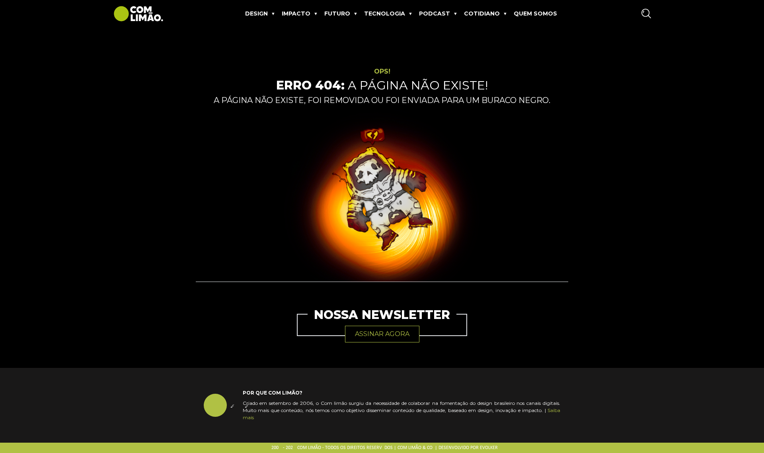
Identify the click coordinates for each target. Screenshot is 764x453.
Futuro (337, 13)
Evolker (489, 447)
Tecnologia (384, 13)
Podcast (434, 13)
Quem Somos (535, 13)
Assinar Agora (382, 334)
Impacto (296, 13)
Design (256, 13)
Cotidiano (482, 13)
